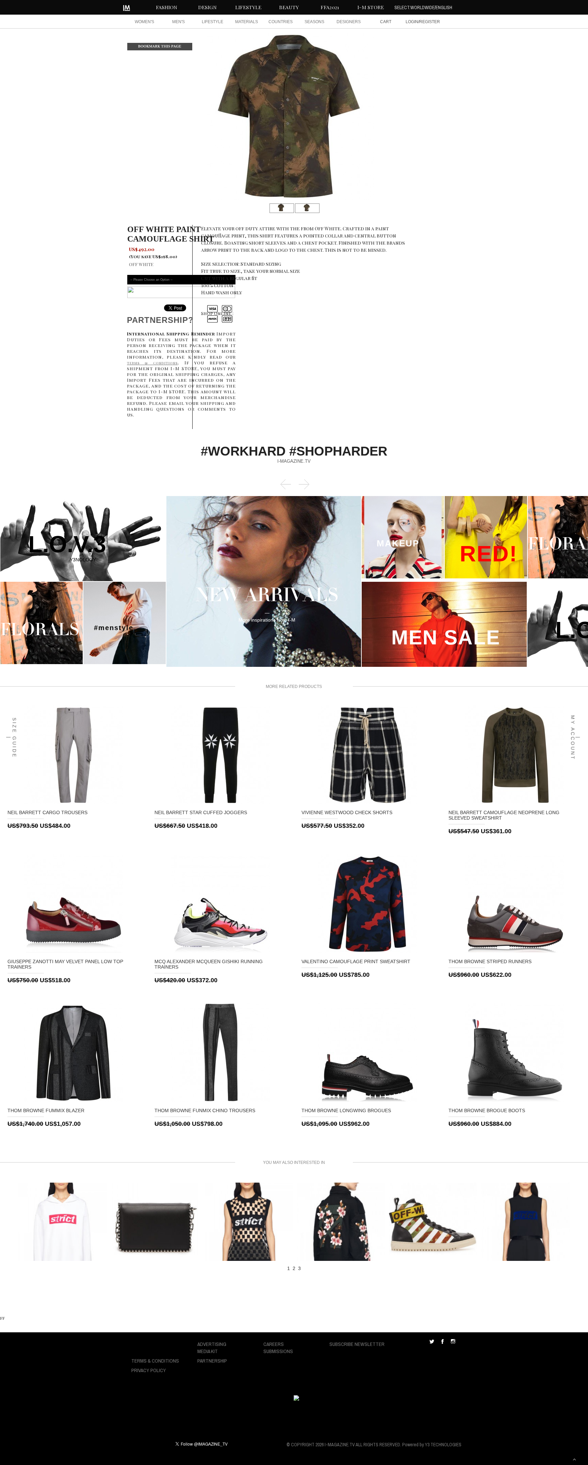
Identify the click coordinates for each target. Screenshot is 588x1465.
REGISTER (429, 21)
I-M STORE (370, 7)
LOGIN (412, 21)
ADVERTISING (211, 1344)
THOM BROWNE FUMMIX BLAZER (45, 1110)
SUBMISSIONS (278, 1351)
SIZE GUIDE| (11, 738)
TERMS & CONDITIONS (155, 1360)
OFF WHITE (141, 264)
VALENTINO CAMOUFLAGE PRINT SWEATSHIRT (355, 961)
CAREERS (273, 1344)
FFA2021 (330, 7)
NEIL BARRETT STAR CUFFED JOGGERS (200, 812)
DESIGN (207, 7)
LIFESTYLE (248, 7)
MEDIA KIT (207, 1351)
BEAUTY (289, 7)
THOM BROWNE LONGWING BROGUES (346, 1110)
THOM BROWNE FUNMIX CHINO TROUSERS (204, 1110)
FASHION (166, 7)
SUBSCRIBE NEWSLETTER (357, 1344)
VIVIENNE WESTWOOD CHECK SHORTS (346, 812)
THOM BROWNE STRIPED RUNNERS (490, 961)
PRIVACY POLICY (148, 1370)
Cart (385, 21)
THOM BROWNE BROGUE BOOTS (486, 1110)
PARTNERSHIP (212, 1360)
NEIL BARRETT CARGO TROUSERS (47, 812)
